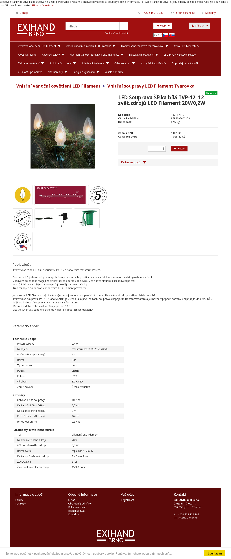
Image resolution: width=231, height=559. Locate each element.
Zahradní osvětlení (29, 63)
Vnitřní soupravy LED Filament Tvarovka (151, 86)
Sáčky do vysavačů (84, 72)
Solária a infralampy (92, 63)
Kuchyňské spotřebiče (153, 63)
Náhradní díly (55, 72)
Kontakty (210, 12)
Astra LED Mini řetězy (186, 46)
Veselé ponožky (114, 72)
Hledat (123, 26)
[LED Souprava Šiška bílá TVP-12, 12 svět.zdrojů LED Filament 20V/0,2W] (63, 136)
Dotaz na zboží (131, 162)
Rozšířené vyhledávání (116, 33)
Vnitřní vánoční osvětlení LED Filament (88, 46)
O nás (71, 500)
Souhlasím (215, 553)
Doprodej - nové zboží (185, 63)
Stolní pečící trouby (60, 63)
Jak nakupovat (76, 510)
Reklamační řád (77, 507)
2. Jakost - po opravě (30, 72)
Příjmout (37, 5)
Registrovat (127, 500)
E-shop (24, 12)
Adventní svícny (51, 54)
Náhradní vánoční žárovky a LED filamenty (94, 54)
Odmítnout (48, 5)
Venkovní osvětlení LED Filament (37, 46)
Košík (163, 25)
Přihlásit (200, 25)
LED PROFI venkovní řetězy (180, 54)
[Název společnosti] (36, 30)
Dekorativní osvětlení (141, 54)
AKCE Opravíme (27, 54)
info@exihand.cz (185, 12)
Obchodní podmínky (79, 503)
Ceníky (19, 500)
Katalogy (20, 503)
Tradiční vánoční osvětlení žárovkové (142, 46)
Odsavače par (122, 63)
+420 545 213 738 (152, 12)
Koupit (180, 148)
